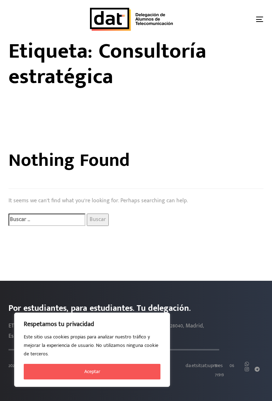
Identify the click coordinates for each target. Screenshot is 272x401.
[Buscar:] (46, 220)
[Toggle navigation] (259, 19)
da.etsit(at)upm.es (204, 365)
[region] (92, 350)
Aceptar (92, 371)
